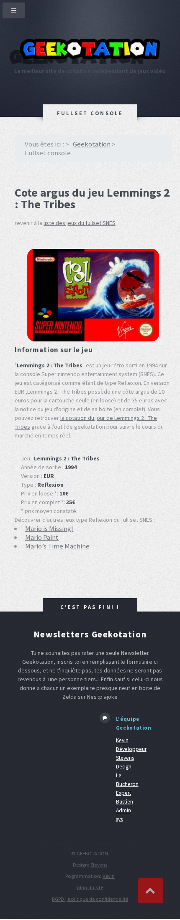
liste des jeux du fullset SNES (80, 223)
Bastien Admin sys (124, 810)
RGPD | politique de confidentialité (90, 899)
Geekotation (92, 144)
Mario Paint (42, 537)
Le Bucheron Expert (127, 784)
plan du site (90, 887)
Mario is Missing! (49, 528)
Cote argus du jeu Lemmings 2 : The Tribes (92, 198)
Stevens (98, 865)
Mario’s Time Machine (57, 546)
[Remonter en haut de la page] (150, 890)
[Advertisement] (51, 739)
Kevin (109, 876)
